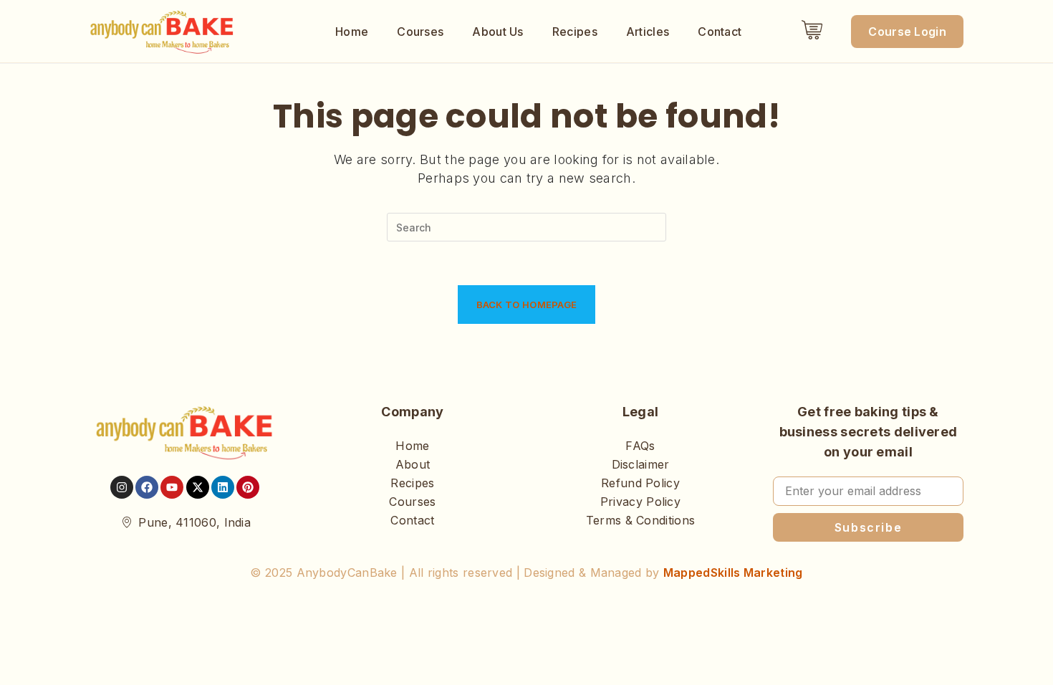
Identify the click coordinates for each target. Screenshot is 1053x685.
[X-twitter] (197, 487)
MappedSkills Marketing (733, 572)
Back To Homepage (526, 304)
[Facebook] (146, 487)
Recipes (574, 31)
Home (351, 31)
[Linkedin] (222, 487)
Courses (420, 31)
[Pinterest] (247, 487)
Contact (719, 31)
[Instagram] (121, 487)
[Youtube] (171, 487)
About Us (497, 31)
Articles (647, 31)
